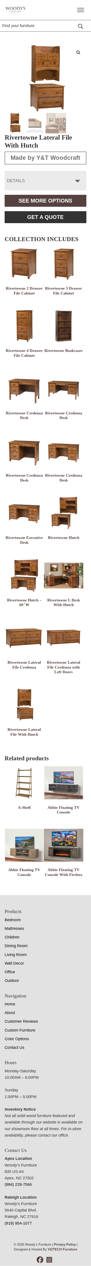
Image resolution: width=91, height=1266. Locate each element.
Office (10, 972)
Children (12, 937)
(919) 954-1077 (18, 1223)
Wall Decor (14, 963)
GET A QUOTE (45, 217)
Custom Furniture (20, 1030)
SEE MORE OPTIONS (45, 201)
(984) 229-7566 (18, 1184)
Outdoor (12, 980)
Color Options (17, 1039)
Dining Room (16, 946)
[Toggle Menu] (80, 10)
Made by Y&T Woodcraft (45, 157)
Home (10, 1004)
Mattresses (14, 928)
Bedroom (13, 920)
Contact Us (14, 1047)
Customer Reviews (21, 1021)
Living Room (16, 954)
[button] (78, 53)
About (10, 1012)
